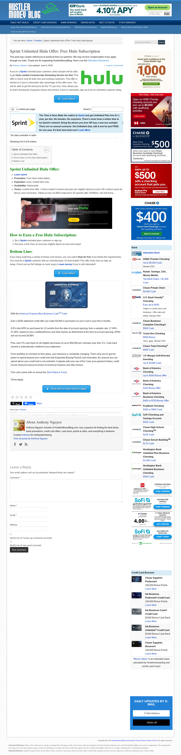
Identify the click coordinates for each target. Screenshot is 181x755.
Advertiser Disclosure (98, 60)
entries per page (27, 109)
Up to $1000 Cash (152, 363)
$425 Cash (148, 422)
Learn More (151, 589)
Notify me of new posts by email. (26, 545)
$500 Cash (148, 328)
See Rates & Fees (57, 372)
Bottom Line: (19, 161)
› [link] (120, 141)
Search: (87, 109)
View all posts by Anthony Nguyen (30, 438)
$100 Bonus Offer (152, 388)
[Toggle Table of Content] (45, 150)
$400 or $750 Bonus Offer (156, 400)
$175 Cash (148, 443)
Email (13, 515)
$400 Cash (148, 350)
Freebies (23, 410)
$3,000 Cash (149, 291)
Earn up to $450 (151, 305)
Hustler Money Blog (34, 10)
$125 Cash (148, 434)
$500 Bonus (149, 337)
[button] (37, 122)
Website (13, 524)
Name (13, 505)
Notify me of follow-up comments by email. (31, 537)
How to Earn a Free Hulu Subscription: (31, 157)
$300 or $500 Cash (152, 409)
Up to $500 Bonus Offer (155, 375)
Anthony (26, 435)
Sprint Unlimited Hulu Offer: (26, 154)
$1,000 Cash (149, 460)
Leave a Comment (114, 65)
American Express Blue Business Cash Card (43, 313)
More (39, 403)
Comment (15, 477)
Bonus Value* (141, 659)
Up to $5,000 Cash (152, 263)
